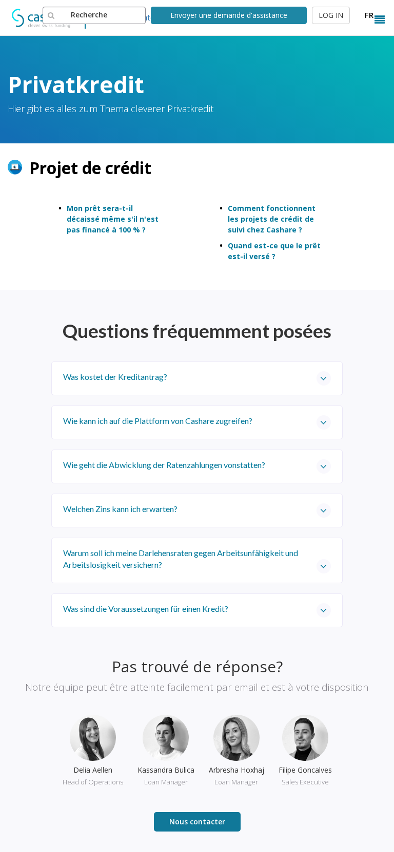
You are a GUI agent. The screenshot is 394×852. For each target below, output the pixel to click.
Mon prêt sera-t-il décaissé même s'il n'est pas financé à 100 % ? (113, 219)
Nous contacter (197, 821)
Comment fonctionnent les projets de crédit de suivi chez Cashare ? (272, 219)
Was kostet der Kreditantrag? (115, 376)
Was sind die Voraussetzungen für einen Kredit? (145, 608)
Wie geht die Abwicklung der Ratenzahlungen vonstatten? (164, 465)
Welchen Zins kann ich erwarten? (120, 509)
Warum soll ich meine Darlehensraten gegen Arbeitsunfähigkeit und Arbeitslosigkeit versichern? (180, 558)
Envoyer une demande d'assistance (228, 15)
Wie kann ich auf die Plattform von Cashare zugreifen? (157, 420)
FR (369, 15)
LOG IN (331, 15)
